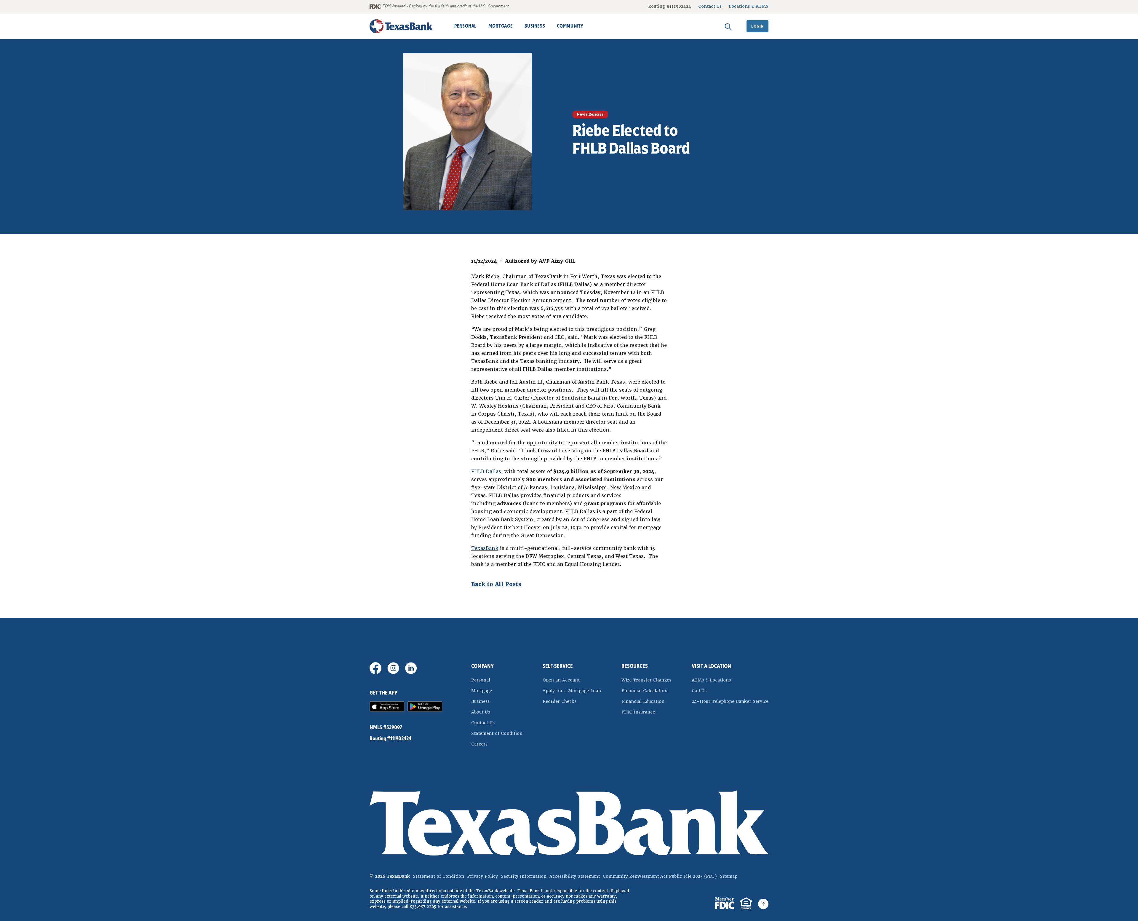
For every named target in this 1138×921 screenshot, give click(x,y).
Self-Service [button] (558, 666)
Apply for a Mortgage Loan (572, 690)
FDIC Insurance (646, 712)
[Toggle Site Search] (728, 26)
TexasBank (484, 548)
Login (757, 26)
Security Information (523, 876)
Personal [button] (465, 26)
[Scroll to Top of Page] (763, 904)
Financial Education (642, 701)
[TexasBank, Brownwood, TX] (402, 26)
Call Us (699, 690)
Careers (479, 744)
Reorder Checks (572, 701)
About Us (480, 712)
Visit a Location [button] (711, 666)
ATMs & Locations (711, 680)
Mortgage (481, 690)
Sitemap (728, 876)
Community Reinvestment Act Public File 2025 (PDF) (660, 876)
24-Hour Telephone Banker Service (730, 701)
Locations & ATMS (748, 6)
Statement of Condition (496, 733)
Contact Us (710, 6)
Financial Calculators (644, 690)
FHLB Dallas (486, 471)
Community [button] (570, 26)
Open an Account (572, 680)
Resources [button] (634, 666)
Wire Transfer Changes (646, 680)
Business (480, 701)
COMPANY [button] (482, 666)
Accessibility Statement (574, 876)
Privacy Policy (482, 876)
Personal (480, 680)
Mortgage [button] (500, 26)
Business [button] (535, 26)
